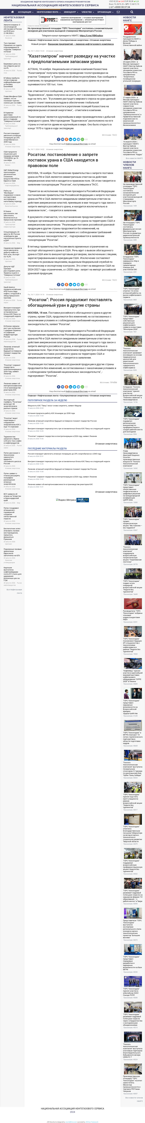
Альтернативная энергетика (74, 40)
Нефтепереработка (12, 186)
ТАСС (114, 135)
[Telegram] (78, 139)
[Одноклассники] (66, 139)
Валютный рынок (11, 206)
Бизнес (7, 165)
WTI (127, 4)
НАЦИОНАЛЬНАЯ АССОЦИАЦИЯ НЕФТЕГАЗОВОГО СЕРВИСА (72, 1108)
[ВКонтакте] (62, 139)
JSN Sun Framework (91, 1122)
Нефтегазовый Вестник (77, 144)
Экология (8, 38)
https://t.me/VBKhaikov (91, 35)
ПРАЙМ (113, 382)
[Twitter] (74, 139)
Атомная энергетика (12, 147)
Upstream (8, 91)
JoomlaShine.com (71, 1122)
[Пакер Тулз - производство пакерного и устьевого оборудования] (72, 19)
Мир (18, 243)
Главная (32, 40)
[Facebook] (58, 139)
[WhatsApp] (82, 139)
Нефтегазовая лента (48, 40)
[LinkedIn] (70, 139)
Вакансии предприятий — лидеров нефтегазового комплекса (81, 44)
